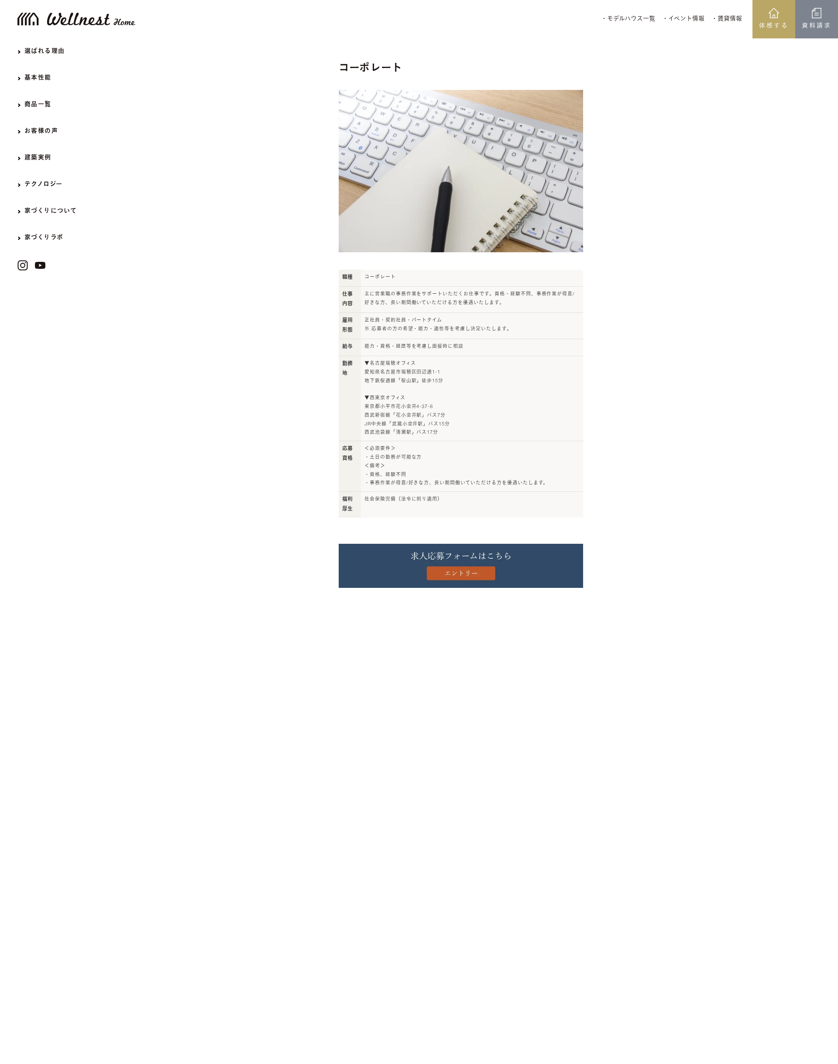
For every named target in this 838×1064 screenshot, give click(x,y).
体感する (774, 26)
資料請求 (816, 26)
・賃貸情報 (726, 19)
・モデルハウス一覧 (628, 19)
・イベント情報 (683, 19)
